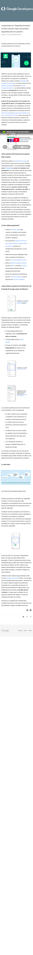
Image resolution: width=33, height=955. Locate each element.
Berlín (12, 265)
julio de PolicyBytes (19, 279)
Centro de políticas (15, 277)
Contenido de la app (21, 161)
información (8, 168)
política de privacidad (12, 578)
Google (20, 630)
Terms (30, 630)
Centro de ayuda (6, 113)
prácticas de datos (6, 85)
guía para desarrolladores (20, 113)
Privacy (25, 630)
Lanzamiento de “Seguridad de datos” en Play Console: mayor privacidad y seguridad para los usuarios (16, 29)
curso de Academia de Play (9, 115)
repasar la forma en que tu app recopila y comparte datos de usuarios (16, 243)
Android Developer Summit (18, 263)
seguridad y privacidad (8, 83)
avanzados (23, 81)
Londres (23, 265)
